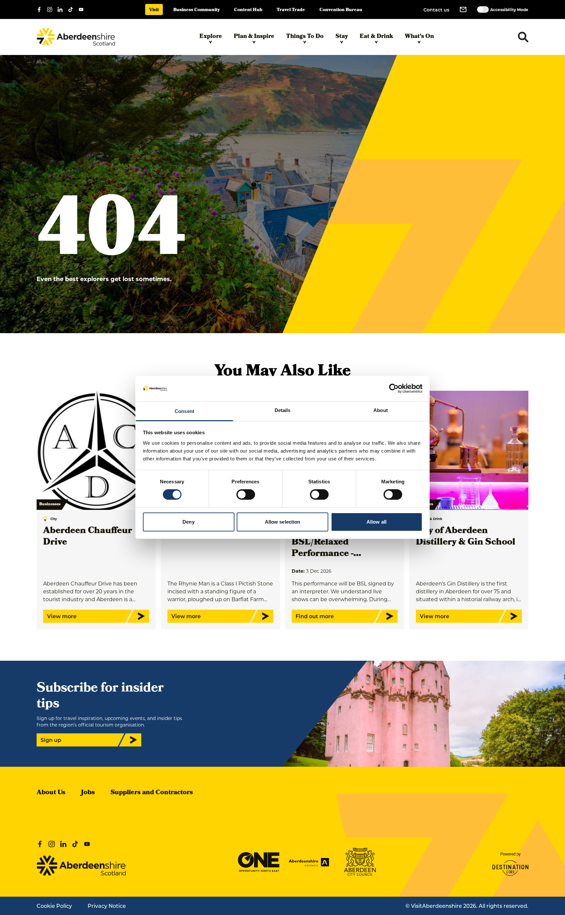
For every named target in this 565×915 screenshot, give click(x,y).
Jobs (88, 792)
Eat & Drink (376, 37)
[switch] (245, 494)
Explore (210, 37)
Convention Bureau (340, 10)
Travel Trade (291, 10)
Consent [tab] (184, 411)
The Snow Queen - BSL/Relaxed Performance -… (331, 543)
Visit (154, 10)
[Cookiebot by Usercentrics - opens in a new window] (393, 388)
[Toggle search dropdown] (523, 37)
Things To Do (305, 37)
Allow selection (282, 522)
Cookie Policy (54, 905)
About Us (51, 792)
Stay (341, 37)
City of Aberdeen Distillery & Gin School (465, 537)
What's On (419, 37)
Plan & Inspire (254, 37)
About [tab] (380, 410)
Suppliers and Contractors (152, 792)
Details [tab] (283, 410)
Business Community (196, 10)
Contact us (436, 10)
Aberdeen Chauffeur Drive (87, 537)
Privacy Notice (107, 905)
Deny (188, 522)
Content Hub (248, 10)
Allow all (376, 522)
